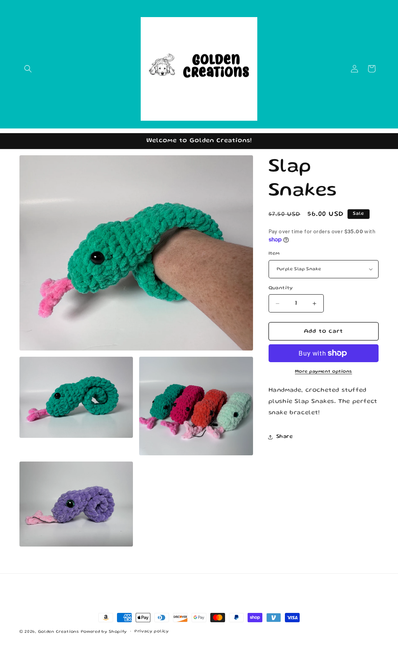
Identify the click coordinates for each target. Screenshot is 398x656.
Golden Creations (58, 632)
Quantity (281, 288)
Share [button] (284, 436)
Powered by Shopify (104, 632)
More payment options (323, 372)
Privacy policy (151, 631)
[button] (28, 68)
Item (274, 254)
